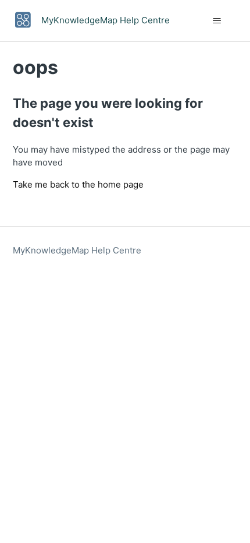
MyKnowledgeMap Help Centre (77, 250)
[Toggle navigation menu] (217, 21)
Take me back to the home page (78, 184)
